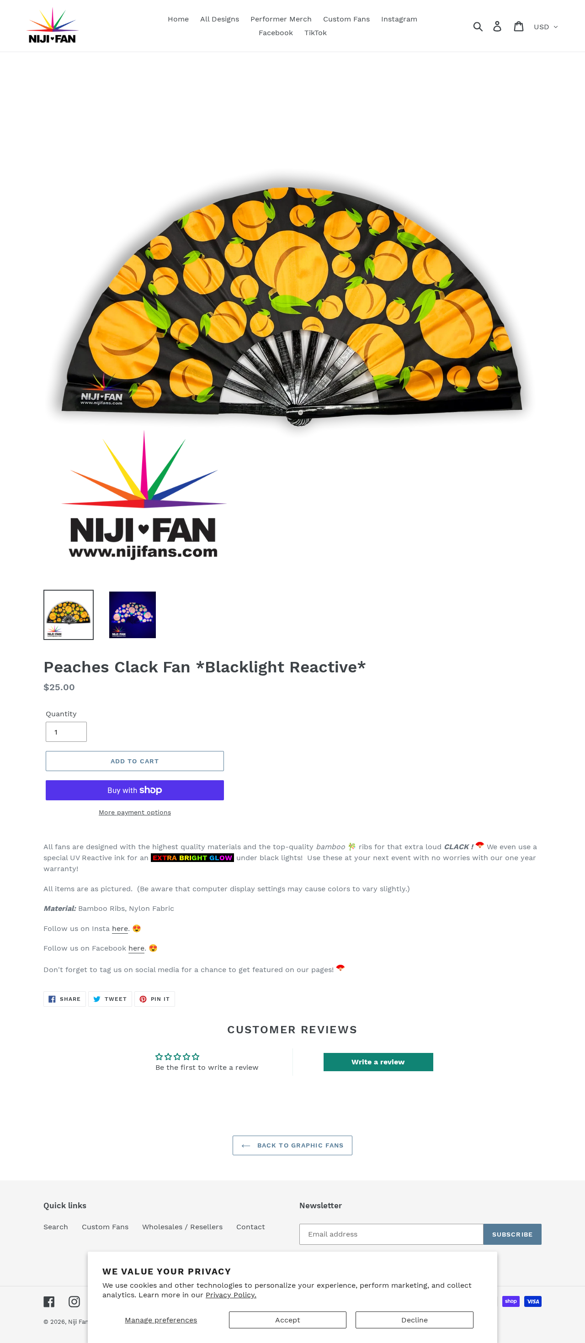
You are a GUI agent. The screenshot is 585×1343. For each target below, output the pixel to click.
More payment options (135, 812)
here (120, 928)
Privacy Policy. (231, 1294)
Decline (414, 1320)
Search (55, 1226)
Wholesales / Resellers (182, 1226)
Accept (287, 1320)
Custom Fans (105, 1226)
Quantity (61, 713)
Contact (250, 1226)
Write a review (378, 1061)
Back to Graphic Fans (299, 1145)
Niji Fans (80, 1321)
